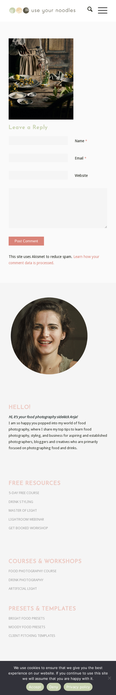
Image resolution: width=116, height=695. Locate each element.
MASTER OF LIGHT (23, 510)
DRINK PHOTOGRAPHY (26, 580)
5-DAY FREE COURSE (24, 493)
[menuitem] (87, 11)
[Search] (87, 11)
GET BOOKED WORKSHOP (28, 528)
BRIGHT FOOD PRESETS (27, 618)
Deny (53, 687)
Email (80, 158)
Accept (35, 687)
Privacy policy (78, 687)
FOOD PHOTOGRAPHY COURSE (32, 571)
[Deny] (109, 678)
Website (81, 175)
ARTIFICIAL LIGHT (23, 589)
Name (81, 141)
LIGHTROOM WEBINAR (26, 519)
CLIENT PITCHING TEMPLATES (32, 636)
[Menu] (100, 11)
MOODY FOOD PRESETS (27, 627)
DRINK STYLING (21, 502)
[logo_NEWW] (48, 11)
